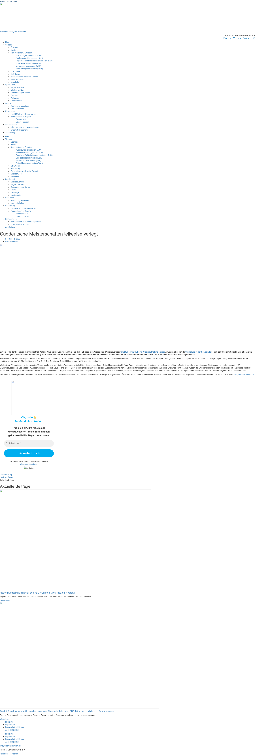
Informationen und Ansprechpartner (26, 127)
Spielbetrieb (10, 84)
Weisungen (15, 98)
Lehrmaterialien (17, 108)
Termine (14, 95)
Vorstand (14, 50)
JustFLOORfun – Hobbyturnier (23, 114)
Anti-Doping (15, 74)
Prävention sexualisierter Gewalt (24, 76)
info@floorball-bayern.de (10, 745)
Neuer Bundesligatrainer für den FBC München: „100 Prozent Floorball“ (37, 592)
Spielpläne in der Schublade (198, 351)
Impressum (10, 724)
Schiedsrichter (11, 124)
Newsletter (15, 82)
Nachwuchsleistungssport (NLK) (29, 58)
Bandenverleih (22, 119)
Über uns (14, 47)
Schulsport (9, 103)
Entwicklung (10, 111)
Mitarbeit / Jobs (17, 79)
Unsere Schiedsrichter (20, 129)
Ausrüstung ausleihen (20, 106)
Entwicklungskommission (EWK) (29, 68)
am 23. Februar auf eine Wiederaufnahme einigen (143, 351)
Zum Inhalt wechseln (8, 1)
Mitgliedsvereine (17, 87)
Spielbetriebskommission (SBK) (29, 63)
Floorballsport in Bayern (21, 116)
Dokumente (15, 71)
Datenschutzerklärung (28, 464)
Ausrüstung (10, 132)
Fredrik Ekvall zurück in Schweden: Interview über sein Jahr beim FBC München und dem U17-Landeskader (57, 711)
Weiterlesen (5, 600)
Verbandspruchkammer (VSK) (28, 66)
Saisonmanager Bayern (20, 92)
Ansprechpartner (12, 729)
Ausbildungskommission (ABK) (29, 55)
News (7, 42)
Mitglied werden (17, 90)
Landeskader (16, 100)
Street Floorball (22, 121)
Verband (8, 44)
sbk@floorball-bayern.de (244, 374)
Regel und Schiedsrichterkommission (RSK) (34, 60)
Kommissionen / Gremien (21, 52)
